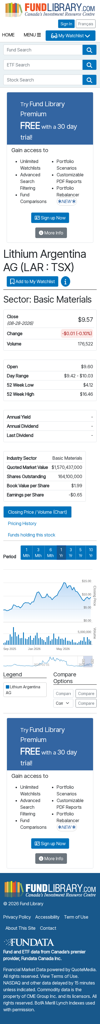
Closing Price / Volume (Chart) (37, 512)
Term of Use (76, 917)
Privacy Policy (17, 917)
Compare (86, 693)
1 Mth (26, 552)
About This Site (21, 928)
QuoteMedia (83, 969)
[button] (89, 50)
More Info (53, 233)
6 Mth (50, 552)
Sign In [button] (66, 23)
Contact (48, 928)
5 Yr (80, 552)
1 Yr (61, 552)
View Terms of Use (59, 976)
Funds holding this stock (31, 535)
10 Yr (91, 552)
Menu (30, 35)
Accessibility (47, 917)
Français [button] (85, 23)
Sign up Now (53, 218)
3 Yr (70, 552)
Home (8, 35)
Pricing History (22, 523)
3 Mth (38, 552)
